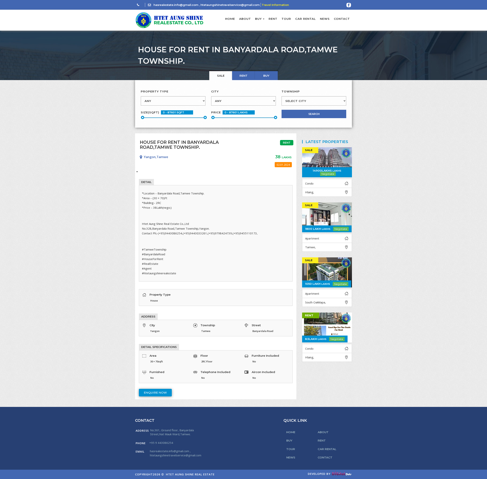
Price (216, 112)
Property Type (154, 91)
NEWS (325, 18)
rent (243, 75)
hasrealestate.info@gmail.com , (177, 5)
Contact (342, 18)
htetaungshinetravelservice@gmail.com (230, 5)
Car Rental (305, 18)
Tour (286, 18)
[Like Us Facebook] (348, 5)
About (245, 18)
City (215, 91)
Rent (273, 18)
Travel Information (275, 5)
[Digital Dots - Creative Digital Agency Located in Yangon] (341, 474)
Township (291, 91)
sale (220, 75)
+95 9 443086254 (161, 443)
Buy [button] (258, 18)
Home (230, 18)
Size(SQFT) (150, 112)
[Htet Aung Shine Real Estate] (169, 20)
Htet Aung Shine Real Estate (190, 474)
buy (266, 75)
